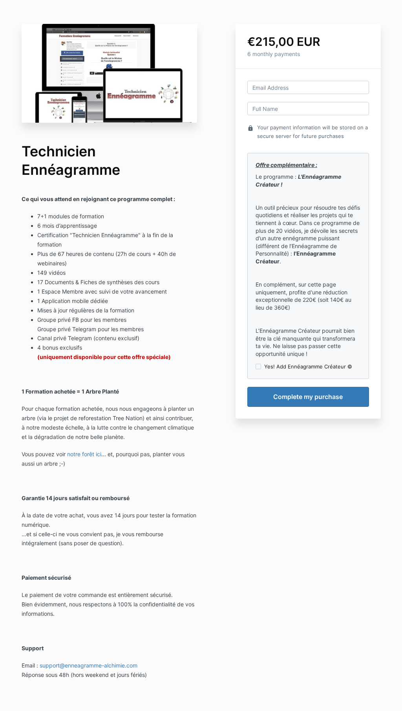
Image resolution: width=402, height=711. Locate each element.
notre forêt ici (84, 454)
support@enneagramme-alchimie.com (88, 665)
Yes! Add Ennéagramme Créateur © (308, 366)
